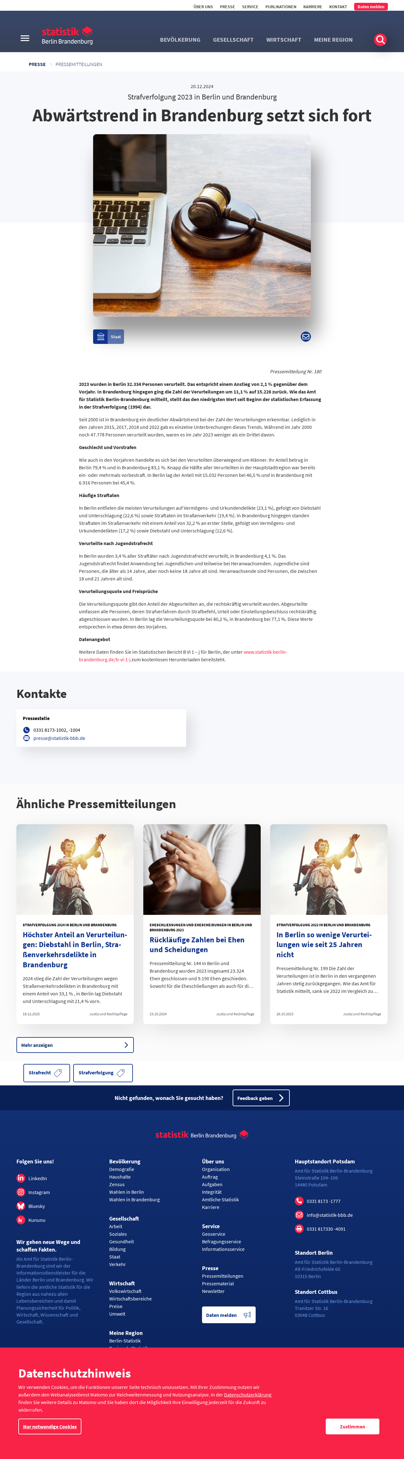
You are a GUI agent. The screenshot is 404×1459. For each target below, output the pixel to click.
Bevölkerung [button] (180, 39)
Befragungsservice (221, 1241)
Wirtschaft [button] (283, 39)
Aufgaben (212, 1184)
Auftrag (210, 1177)
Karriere (312, 6)
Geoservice (213, 1234)
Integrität (212, 1192)
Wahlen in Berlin (126, 1192)
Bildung (117, 1249)
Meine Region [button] (333, 39)
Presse (227, 6)
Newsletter (213, 1291)
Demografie (121, 1169)
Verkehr (117, 1264)
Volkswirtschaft (125, 1291)
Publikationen (280, 6)
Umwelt (117, 1314)
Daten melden (371, 6)
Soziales (118, 1234)
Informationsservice (223, 1249)
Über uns (203, 6)
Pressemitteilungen (79, 64)
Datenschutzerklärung (247, 1394)
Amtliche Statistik (220, 1199)
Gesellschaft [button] (233, 39)
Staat (114, 1256)
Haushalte (120, 1177)
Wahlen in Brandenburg (134, 1199)
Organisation (216, 1169)
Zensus (117, 1184)
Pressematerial (218, 1283)
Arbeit (115, 1226)
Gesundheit (121, 1241)
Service (250, 6)
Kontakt (338, 6)
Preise (115, 1306)
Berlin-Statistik (125, 1340)
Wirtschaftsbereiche (130, 1298)
